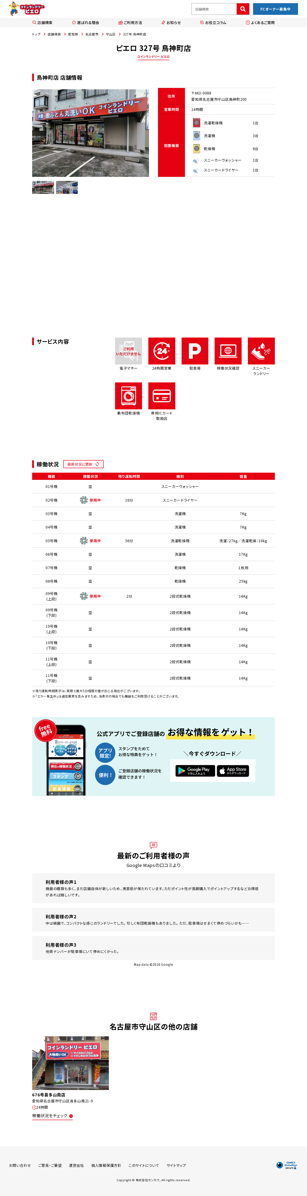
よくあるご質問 (263, 22)
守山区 (111, 34)
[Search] (243, 9)
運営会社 (76, 1165)
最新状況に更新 (79, 464)
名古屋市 (92, 34)
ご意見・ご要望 (50, 1165)
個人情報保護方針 (106, 1165)
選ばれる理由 (88, 22)
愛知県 (73, 34)
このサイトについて (144, 1165)
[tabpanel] (90, 133)
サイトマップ (176, 1165)
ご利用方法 (133, 22)
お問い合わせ (20, 1165)
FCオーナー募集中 (275, 9)
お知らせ (174, 22)
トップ (36, 34)
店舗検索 (45, 22)
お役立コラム (216, 22)
